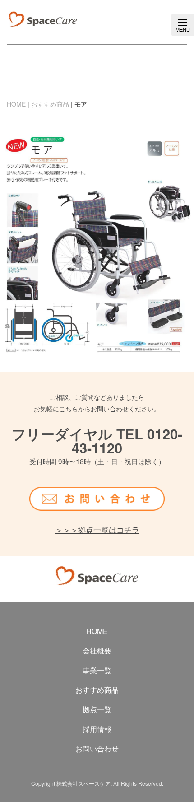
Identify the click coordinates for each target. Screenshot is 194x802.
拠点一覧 (97, 709)
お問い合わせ (97, 749)
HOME (16, 103)
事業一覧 (97, 671)
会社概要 (97, 651)
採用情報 (97, 729)
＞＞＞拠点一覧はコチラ (97, 529)
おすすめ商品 (50, 103)
